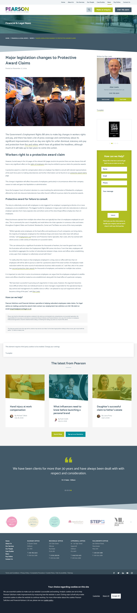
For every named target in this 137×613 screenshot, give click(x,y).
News (109, 2)
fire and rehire (31, 144)
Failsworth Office (100, 541)
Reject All (106, 596)
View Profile (123, 99)
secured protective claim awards (23, 268)
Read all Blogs (58, 434)
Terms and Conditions (12, 573)
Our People (90, 2)
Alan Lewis (36, 291)
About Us (71, 2)
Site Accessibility (61, 573)
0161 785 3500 (123, 9)
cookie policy (48, 600)
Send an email (105, 99)
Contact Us (126, 2)
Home (63, 2)
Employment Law (25, 236)
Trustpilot (100, 110)
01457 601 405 (76, 555)
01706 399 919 (55, 555)
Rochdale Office (56, 541)
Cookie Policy (50, 573)
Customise (96, 596)
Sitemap (70, 573)
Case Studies (101, 2)
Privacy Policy (25, 573)
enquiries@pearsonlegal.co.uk (20, 309)
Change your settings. (52, 346)
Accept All (116, 596)
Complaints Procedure (38, 573)
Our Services (80, 2)
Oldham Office (33, 541)
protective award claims (78, 173)
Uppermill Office (78, 541)
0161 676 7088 (98, 553)
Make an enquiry (104, 9)
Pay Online (117, 2)
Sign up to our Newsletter (75, 434)
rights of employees (37, 164)
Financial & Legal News (19, 38)
